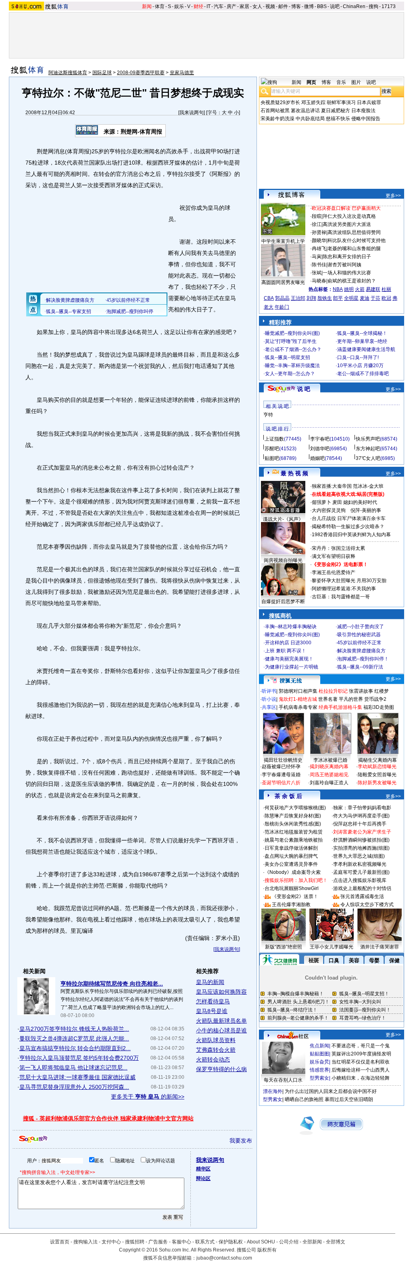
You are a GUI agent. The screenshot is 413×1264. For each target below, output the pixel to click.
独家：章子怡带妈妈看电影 (362, 808)
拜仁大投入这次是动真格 (349, 216)
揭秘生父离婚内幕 (377, 760)
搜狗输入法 (85, 1242)
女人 (257, 6)
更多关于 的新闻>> (147, 1096)
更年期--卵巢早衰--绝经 (362, 341)
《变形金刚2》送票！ (295, 896)
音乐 (341, 82)
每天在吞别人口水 (283, 1080)
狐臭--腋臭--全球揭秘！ (362, 333)
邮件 (283, 6)
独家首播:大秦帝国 (332, 486)
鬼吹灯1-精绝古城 (298, 699)
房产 (231, 6)
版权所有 (267, 1250)
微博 (309, 6)
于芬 (375, 298)
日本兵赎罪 (369, 102)
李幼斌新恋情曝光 (377, 766)
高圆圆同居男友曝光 (283, 282)
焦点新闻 (319, 1046)
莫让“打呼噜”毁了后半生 (291, 341)
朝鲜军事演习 (341, 102)
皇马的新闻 (210, 982)
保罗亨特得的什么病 (221, 1069)
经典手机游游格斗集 (340, 707)
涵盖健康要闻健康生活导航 (366, 349)
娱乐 (179, 6)
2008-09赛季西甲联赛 (141, 72)
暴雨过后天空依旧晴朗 (349, 1099)
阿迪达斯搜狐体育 (67, 72)
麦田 (337, 502)
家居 (244, 6)
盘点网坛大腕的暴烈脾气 (291, 856)
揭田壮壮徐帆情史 (283, 760)
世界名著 (328, 699)
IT (208, 6)
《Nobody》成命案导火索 (293, 872)
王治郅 (298, 298)
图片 (356, 82)
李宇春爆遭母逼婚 (281, 774)
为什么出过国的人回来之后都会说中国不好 (331, 1091)
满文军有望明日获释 (333, 556)
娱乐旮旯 (319, 1062)
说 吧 (303, 389)
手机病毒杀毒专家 (298, 707)
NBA (338, 289)
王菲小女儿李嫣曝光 (331, 947)
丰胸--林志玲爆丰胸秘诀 (291, 626)
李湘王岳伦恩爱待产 (333, 572)
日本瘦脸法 (363, 110)
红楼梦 (381, 691)
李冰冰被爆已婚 (330, 760)
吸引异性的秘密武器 (359, 634)
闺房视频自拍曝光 (283, 560)
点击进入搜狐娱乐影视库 (359, 880)
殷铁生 (324, 298)
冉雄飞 (319, 248)
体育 (160, 6)
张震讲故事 (361, 691)
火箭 (360, 289)
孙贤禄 (319, 232)
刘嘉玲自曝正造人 (329, 783)
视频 (270, 6)
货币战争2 (375, 699)
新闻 (147, 6)
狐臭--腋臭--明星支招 (287, 357)
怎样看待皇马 (213, 1001)
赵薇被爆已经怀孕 (281, 766)
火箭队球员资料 (216, 1040)
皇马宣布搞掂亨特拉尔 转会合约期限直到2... (75, 1048)
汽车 (218, 6)
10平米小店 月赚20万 (360, 365)
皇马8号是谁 (211, 1011)
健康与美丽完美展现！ (289, 659)
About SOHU (261, 1242)
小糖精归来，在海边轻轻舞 (361, 1078)
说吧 (335, 6)
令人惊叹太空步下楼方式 (367, 904)
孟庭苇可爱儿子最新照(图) (361, 872)
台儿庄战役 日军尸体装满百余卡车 (349, 518)
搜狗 (373, 6)
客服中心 (181, 1242)
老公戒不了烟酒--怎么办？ (293, 349)
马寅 (316, 256)
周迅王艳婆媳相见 (329, 774)
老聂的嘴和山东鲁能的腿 (354, 248)
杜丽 (386, 289)
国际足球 (102, 72)
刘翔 (311, 298)
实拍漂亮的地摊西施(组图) (361, 848)
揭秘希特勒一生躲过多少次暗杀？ (348, 526)
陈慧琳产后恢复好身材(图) (293, 816)
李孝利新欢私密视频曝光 (359, 864)
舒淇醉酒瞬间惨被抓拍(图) (361, 840)
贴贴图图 (319, 1054)
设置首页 (59, 1242)
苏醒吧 (272, 448)
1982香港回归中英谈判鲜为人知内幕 (351, 534)
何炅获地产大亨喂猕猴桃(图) (295, 808)
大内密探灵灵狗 (329, 510)
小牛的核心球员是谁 (221, 1030)
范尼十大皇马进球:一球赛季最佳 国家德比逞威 (77, 1077)
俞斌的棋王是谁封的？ (351, 281)
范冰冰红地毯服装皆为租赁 (294, 832)
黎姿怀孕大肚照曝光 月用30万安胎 (349, 580)
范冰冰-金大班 (368, 486)
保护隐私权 (231, 1242)
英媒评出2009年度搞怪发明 (361, 1054)
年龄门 (282, 307)
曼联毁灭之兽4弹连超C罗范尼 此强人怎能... (74, 1038)
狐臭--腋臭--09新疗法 (360, 667)
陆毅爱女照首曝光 (377, 774)
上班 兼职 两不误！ (285, 651)
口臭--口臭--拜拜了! (358, 357)
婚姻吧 (317, 458)
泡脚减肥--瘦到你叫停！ (363, 659)
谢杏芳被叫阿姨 (344, 264)
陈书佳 (319, 264)
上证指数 (274, 439)
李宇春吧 (320, 439)
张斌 (316, 273)
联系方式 (205, 1242)
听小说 (269, 699)
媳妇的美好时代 (360, 502)
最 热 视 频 (294, 473)
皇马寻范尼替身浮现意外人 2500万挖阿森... (74, 1087)
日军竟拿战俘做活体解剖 (291, 848)
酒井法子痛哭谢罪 (379, 947)
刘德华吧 (320, 448)
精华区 (203, 1169)
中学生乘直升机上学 (283, 241)
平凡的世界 (351, 699)
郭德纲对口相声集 (298, 691)
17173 (389, 6)
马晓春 (319, 281)
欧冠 (386, 298)
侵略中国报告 (365, 118)
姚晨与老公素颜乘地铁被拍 (294, 840)
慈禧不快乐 (338, 118)
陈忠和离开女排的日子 (347, 256)
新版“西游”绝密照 (283, 947)
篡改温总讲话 (305, 110)
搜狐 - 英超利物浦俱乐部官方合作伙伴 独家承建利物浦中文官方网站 (108, 1118)
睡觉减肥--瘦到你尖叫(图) (292, 333)
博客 (296, 6)
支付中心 (111, 1242)
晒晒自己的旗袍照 (304, 1099)
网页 (311, 82)
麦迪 (364, 298)
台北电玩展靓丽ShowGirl (292, 888)
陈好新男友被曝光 (377, 783)
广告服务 (158, 1242)
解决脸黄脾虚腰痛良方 (361, 651)
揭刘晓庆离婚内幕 (329, 766)
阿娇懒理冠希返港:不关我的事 (344, 588)
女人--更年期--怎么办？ (290, 373)
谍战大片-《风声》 (283, 519)
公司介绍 (288, 1242)
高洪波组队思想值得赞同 (354, 232)
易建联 (373, 289)
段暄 (316, 216)
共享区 (269, 707)
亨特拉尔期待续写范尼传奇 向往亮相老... (111, 983)
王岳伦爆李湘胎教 (291, 904)
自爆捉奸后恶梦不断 (283, 601)
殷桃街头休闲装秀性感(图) (293, 824)
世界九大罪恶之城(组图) (359, 856)
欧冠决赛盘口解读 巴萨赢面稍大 (346, 208)
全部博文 (335, 1242)
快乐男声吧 (368, 439)
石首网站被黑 (275, 110)
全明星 (351, 298)
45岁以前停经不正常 (359, 643)
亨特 (268, 415)
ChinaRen (354, 6)
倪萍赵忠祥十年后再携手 (359, 824)
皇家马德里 (182, 72)
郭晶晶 (282, 298)
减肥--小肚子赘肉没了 (360, 626)
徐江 (316, 224)
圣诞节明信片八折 (281, 783)
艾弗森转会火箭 (216, 1050)
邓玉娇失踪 (313, 102)
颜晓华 (319, 240)
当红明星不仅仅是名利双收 (361, 1062)
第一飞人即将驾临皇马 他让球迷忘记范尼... (73, 1067)
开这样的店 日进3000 (288, 643)
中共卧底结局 (310, 118)
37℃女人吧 (368, 458)
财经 (198, 6)
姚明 (349, 289)
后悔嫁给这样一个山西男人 (361, 1070)
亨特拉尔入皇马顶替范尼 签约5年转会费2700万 (79, 1058)
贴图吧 (272, 458)
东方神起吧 (368, 448)
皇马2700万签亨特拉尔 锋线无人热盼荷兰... (74, 1029)
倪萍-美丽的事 (365, 510)
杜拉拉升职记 (333, 691)
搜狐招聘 (134, 1242)
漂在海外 (272, 1091)
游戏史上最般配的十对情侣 (362, 888)
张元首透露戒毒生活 (362, 896)
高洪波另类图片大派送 (347, 224)
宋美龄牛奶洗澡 (277, 118)
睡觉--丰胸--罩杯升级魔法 (292, 365)
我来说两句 (191, 112)
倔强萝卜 (321, 502)
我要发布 (240, 1140)
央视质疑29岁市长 (280, 102)
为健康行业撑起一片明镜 (291, 667)
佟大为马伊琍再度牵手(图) (361, 816)
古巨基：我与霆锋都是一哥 (341, 597)
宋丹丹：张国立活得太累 (338, 548)
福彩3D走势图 (378, 707)
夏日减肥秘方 (335, 110)
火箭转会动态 (213, 1059)
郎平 (338, 298)
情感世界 (319, 1070)
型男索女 (319, 1078)
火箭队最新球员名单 (221, 1020)
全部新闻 (312, 1242)
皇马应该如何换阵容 (221, 991)
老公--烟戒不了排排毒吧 (363, 373)
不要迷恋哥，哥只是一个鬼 (361, 1046)
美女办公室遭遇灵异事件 (291, 864)
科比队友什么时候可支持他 (356, 240)
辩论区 (203, 1178)
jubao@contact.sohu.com (224, 1258)
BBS (322, 6)
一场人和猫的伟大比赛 (347, 273)
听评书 (269, 691)
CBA (269, 298)
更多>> (393, 195)
